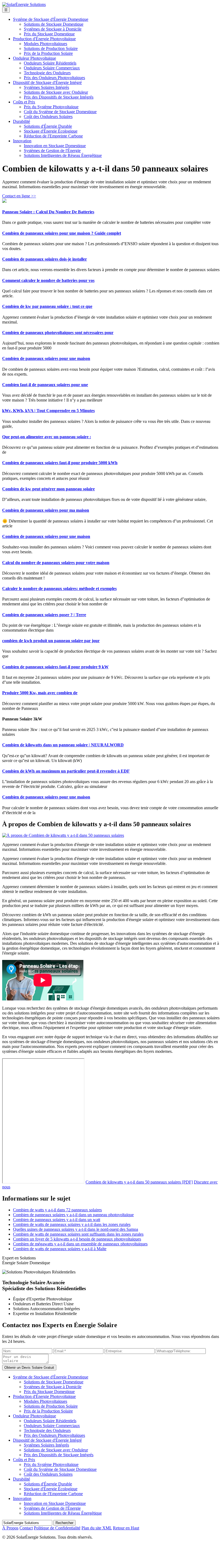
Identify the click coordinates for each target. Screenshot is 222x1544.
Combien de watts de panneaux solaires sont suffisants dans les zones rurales (78, 1234)
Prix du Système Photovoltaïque (51, 106)
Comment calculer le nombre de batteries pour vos (48, 280)
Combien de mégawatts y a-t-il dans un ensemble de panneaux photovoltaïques (80, 1244)
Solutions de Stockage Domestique (53, 24)
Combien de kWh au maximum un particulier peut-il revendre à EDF (66, 771)
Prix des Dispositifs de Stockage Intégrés (58, 97)
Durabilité (21, 121)
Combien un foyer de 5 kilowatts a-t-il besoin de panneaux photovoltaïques (77, 1239)
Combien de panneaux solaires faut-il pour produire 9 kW (55, 667)
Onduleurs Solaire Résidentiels (50, 63)
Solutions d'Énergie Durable (48, 126)
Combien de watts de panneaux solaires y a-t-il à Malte (59, 1248)
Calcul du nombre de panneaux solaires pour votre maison (55, 562)
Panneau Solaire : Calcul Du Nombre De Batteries (48, 212)
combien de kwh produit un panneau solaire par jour (51, 640)
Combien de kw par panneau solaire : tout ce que (47, 306)
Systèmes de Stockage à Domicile (52, 29)
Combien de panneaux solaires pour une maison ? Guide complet (61, 233)
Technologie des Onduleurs (47, 72)
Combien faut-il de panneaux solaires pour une (45, 384)
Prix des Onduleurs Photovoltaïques (54, 77)
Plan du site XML (96, 1528)
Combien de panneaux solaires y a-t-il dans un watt (56, 1219)
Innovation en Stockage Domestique (55, 145)
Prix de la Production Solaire (48, 53)
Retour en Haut (126, 1528)
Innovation (22, 141)
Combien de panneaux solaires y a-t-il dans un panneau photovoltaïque (73, 1214)
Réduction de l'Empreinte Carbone (53, 136)
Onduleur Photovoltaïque (34, 58)
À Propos (10, 1528)
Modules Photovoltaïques (45, 43)
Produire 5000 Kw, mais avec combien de (39, 692)
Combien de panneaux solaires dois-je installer (44, 259)
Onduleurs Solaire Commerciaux (52, 68)
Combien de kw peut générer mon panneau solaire (48, 489)
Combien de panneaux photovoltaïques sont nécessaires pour (57, 332)
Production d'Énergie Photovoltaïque (44, 38)
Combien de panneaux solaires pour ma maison (45, 510)
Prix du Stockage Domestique (49, 34)
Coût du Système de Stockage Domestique (60, 111)
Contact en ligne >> (19, 196)
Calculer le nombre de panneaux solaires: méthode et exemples (59, 588)
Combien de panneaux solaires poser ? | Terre (44, 614)
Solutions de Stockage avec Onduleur (56, 92)
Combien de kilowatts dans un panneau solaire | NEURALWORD (63, 745)
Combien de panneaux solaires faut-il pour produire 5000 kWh (59, 462)
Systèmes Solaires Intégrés (46, 87)
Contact (26, 1528)
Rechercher (64, 1523)
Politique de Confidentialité (57, 1528)
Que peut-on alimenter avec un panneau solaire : (46, 436)
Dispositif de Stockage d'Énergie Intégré (47, 82)
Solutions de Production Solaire (51, 48)
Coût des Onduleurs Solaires (48, 116)
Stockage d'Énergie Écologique (50, 131)
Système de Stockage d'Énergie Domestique (50, 19)
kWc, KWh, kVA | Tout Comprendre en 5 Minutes (48, 410)
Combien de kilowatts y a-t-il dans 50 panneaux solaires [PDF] (139, 1182)
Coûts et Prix (24, 102)
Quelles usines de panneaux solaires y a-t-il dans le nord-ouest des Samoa (75, 1229)
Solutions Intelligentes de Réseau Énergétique (63, 155)
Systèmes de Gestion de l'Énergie (52, 150)
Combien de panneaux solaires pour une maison (46, 358)
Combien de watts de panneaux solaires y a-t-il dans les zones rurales (71, 1224)
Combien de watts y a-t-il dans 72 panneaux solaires (57, 1210)
